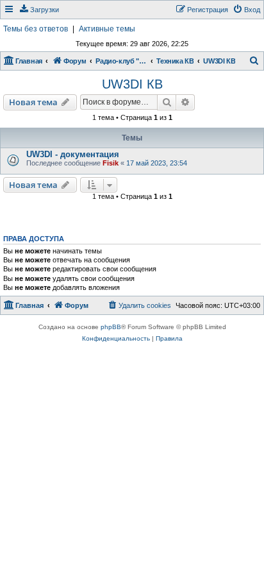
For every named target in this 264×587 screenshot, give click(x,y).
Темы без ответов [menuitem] (35, 28)
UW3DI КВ (132, 84)
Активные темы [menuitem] (107, 28)
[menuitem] (39, 9)
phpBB (111, 326)
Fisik (111, 163)
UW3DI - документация (72, 154)
